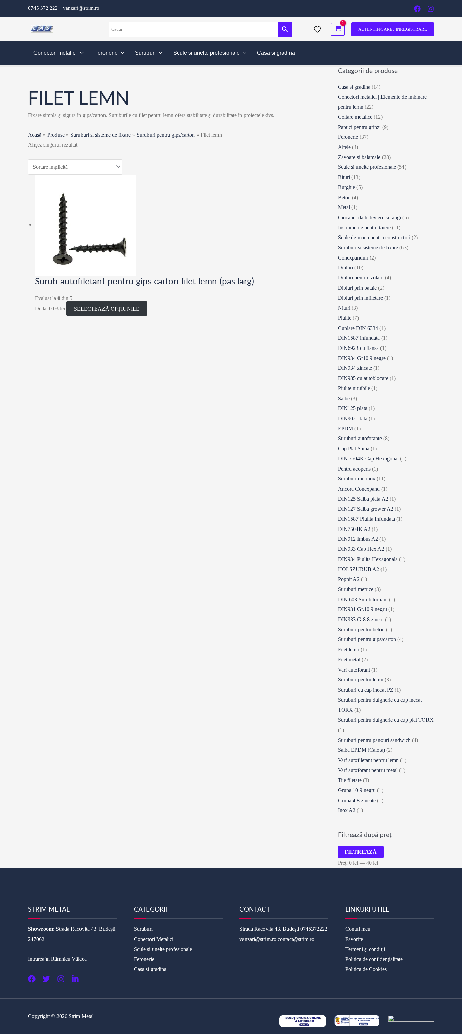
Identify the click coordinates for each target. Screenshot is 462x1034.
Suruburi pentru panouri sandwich (374, 740)
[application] (80, 53)
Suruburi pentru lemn (360, 679)
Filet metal (349, 659)
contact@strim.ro (296, 939)
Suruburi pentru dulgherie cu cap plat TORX (386, 720)
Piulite (344, 318)
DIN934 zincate (355, 368)
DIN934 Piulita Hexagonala (368, 559)
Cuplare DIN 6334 (358, 328)
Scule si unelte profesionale (206, 53)
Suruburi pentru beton (361, 629)
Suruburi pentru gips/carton (367, 639)
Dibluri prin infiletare (360, 298)
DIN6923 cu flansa (358, 348)
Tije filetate (350, 780)
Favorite (354, 939)
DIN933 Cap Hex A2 (361, 549)
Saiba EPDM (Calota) (361, 750)
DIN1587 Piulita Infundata (366, 519)
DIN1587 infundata (359, 338)
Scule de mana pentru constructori (374, 237)
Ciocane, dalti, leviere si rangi (369, 217)
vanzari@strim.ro (81, 8)
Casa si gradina (276, 53)
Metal (344, 207)
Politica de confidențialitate (374, 959)
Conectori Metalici (154, 939)
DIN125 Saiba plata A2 (363, 499)
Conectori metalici (55, 53)
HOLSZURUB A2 (358, 569)
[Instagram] (430, 8)
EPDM (345, 428)
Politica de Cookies (366, 969)
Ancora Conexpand (359, 489)
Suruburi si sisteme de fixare (368, 247)
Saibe (344, 398)
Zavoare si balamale (359, 157)
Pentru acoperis (354, 469)
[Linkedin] (75, 979)
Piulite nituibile (354, 388)
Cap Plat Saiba (353, 448)
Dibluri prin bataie (357, 288)
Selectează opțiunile (106, 308)
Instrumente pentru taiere (364, 227)
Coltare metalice (355, 117)
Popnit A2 (349, 579)
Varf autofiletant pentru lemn (368, 760)
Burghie (346, 187)
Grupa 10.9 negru (357, 790)
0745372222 (313, 929)
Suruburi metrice (355, 589)
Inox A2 (346, 810)
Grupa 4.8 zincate (357, 800)
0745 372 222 (44, 8)
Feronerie (106, 53)
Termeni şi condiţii (365, 949)
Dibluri (345, 267)
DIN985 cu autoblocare (363, 378)
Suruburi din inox (356, 478)
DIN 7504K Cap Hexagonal (368, 459)
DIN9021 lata (352, 418)
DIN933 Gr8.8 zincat (361, 619)
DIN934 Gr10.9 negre (362, 358)
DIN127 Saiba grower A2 (365, 509)
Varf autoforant (354, 670)
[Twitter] (46, 979)
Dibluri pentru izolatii (361, 277)
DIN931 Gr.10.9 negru (362, 609)
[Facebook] (417, 8)
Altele (344, 147)
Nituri (344, 308)
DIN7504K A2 (354, 529)
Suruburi (145, 53)
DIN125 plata (352, 408)
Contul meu (357, 929)
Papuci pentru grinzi (359, 127)
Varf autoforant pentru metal (368, 770)
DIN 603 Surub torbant (363, 599)
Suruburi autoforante (360, 438)
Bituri (344, 177)
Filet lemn (348, 649)
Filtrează (361, 852)
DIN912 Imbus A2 (358, 539)
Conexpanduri (353, 258)
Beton (344, 197)
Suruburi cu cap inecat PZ (365, 690)
